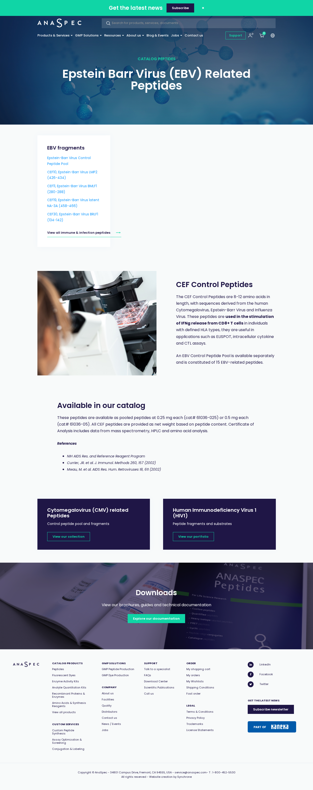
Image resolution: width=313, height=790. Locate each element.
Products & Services (53, 35)
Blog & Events (157, 35)
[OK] (107, 23)
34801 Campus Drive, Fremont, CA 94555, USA (141, 772)
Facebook (266, 674)
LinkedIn (265, 664)
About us (134, 35)
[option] (97, 323)
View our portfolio (193, 536)
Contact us (194, 35)
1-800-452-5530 (223, 772)
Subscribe (180, 8)
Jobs (175, 35)
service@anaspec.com (191, 772)
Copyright (84, 772)
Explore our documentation (156, 618)
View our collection (69, 536)
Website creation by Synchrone (170, 777)
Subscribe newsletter (271, 709)
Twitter (263, 684)
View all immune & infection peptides (78, 232)
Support (235, 35)
